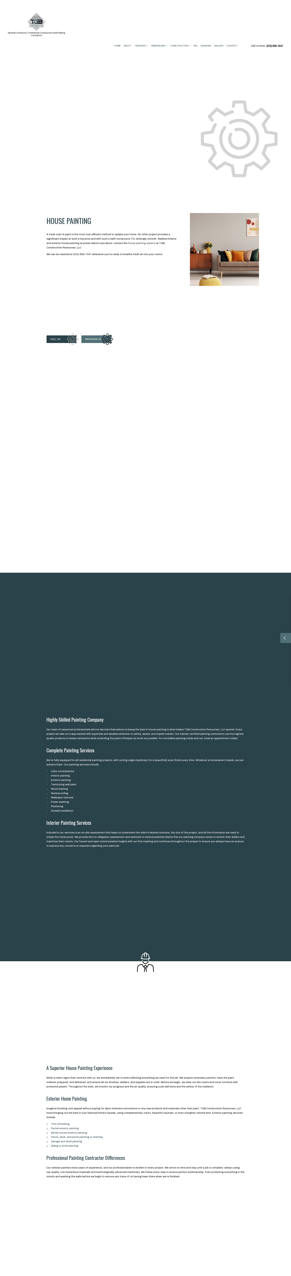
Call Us (55, 339)
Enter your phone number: (228, 618)
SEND (268, 672)
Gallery (219, 46)
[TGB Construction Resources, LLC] (36, 20)
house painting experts (142, 243)
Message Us (93, 339)
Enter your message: (226, 639)
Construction (179, 46)
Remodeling (158, 46)
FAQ (195, 46)
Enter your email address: (228, 628)
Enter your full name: (226, 607)
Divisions (206, 46)
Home (117, 46)
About (127, 46)
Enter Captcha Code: (226, 657)
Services (140, 46)
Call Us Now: (267, 46)
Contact (232, 46)
